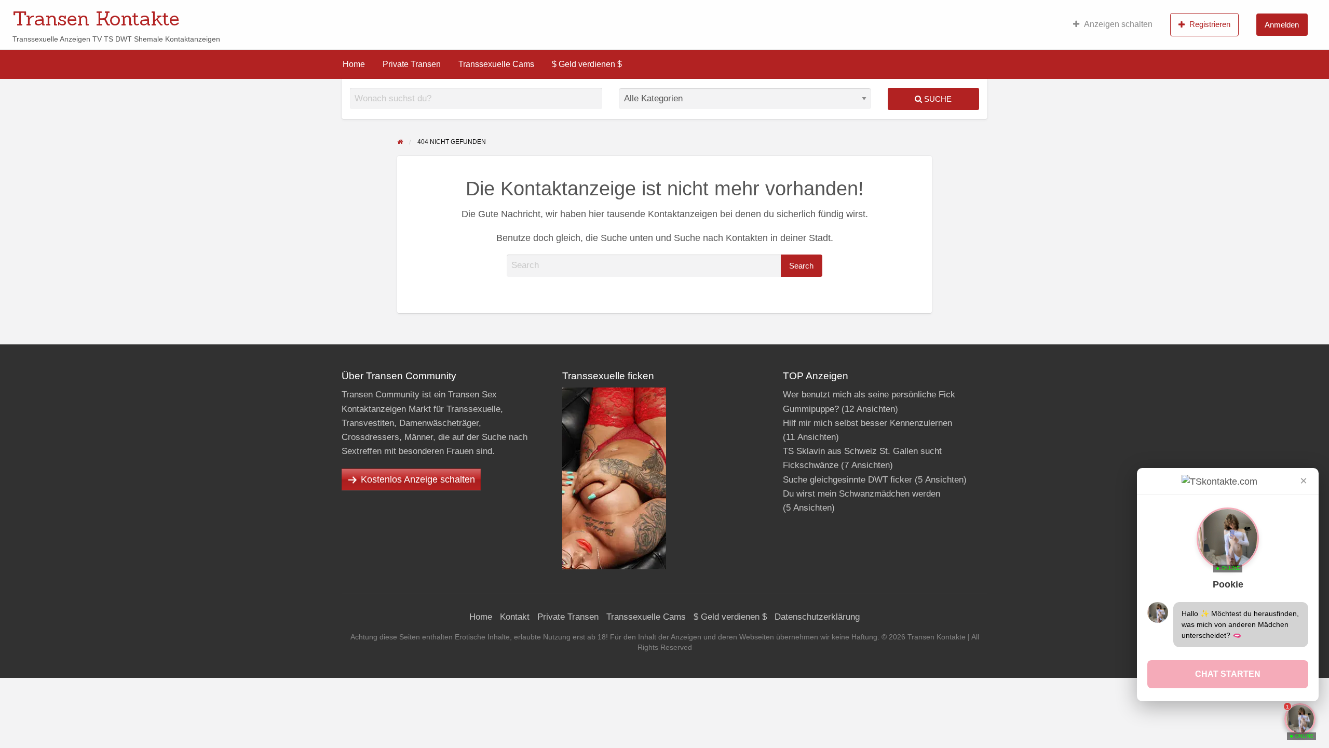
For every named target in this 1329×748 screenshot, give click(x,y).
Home (354, 64)
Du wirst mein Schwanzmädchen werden (861, 494)
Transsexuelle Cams (496, 64)
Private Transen (412, 64)
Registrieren (1209, 24)
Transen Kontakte (96, 18)
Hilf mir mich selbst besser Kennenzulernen (867, 423)
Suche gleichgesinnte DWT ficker (847, 480)
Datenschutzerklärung (817, 617)
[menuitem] (1112, 24)
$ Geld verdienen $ (587, 64)
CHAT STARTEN (1227, 674)
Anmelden (1282, 24)
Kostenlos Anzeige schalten (418, 479)
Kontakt (515, 617)
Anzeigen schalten (1118, 24)
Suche (937, 99)
